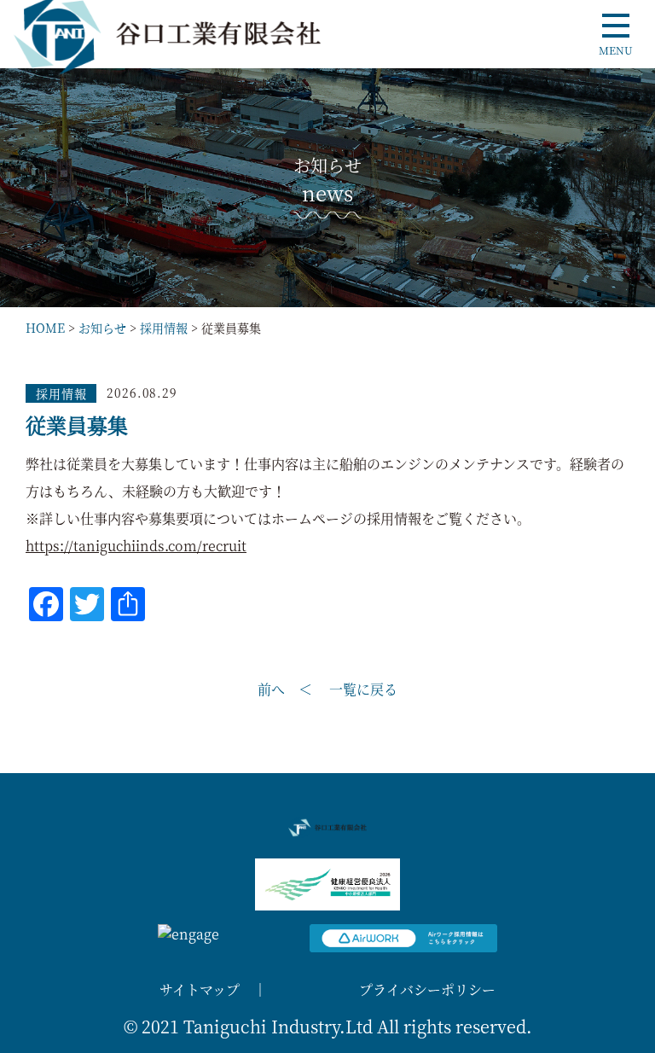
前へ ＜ (285, 689)
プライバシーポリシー (427, 989)
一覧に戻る (363, 689)
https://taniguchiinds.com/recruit (136, 546)
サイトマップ (199, 989)
